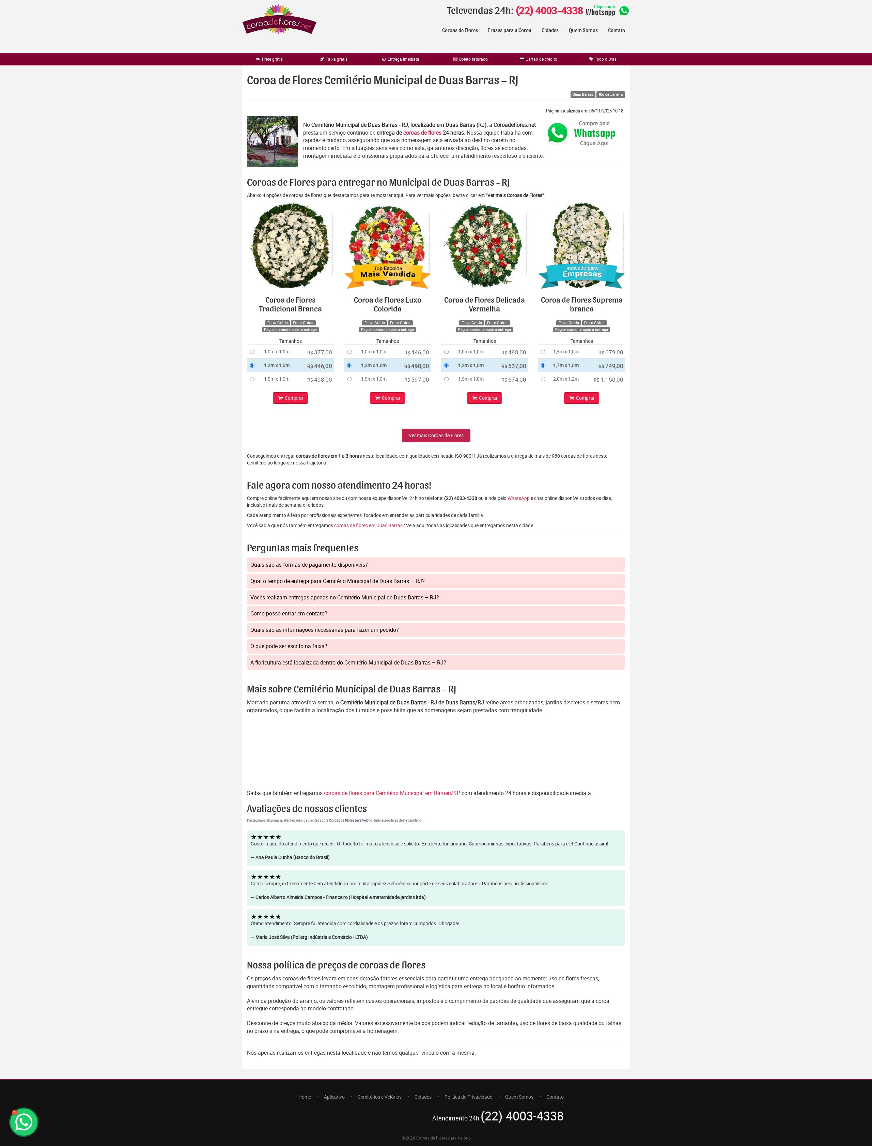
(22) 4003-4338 (549, 11)
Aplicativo (334, 1097)
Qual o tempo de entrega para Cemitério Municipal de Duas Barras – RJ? (337, 581)
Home (304, 1097)
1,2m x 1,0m (277, 365)
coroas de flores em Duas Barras (368, 525)
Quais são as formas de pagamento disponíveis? (309, 564)
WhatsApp (519, 498)
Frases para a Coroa (509, 30)
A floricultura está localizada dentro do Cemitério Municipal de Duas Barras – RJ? (348, 662)
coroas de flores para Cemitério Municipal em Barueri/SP (393, 793)
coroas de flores (422, 132)
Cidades (550, 30)
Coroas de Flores (460, 30)
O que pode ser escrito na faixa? (288, 646)
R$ (319, 352)
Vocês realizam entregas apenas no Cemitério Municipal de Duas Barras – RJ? (344, 597)
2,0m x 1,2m (566, 379)
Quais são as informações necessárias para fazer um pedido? (324, 629)
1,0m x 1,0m (277, 351)
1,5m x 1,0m (277, 379)
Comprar (293, 398)
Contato (616, 30)
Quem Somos (583, 30)
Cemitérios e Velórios (380, 1097)
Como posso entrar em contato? (288, 613)
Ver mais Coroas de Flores (436, 435)
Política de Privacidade (468, 1097)
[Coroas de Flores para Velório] (279, 20)
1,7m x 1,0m (566, 365)
